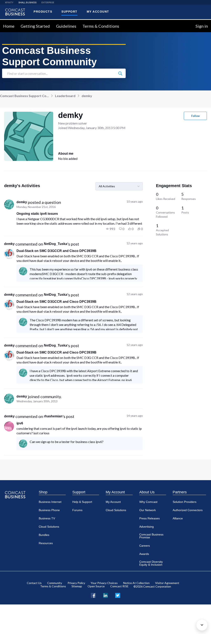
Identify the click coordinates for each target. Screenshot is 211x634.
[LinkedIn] (105, 595)
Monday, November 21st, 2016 (36, 207)
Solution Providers (184, 501)
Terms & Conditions (100, 26)
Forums (77, 510)
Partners (180, 492)
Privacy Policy (76, 583)
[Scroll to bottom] (202, 625)
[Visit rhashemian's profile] (9, 426)
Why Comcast (148, 501)
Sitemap (77, 586)
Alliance (178, 518)
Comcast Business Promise (151, 536)
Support (78, 492)
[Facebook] (93, 595)
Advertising (146, 526)
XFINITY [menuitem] (9, 2)
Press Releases (149, 518)
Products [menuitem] (43, 11)
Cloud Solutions (49, 526)
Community (54, 583)
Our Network (147, 510)
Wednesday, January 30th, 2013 (36, 401)
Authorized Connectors (188, 510)
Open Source (96, 586)
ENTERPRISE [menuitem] (47, 2)
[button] (110, 229)
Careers (144, 545)
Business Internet (50, 501)
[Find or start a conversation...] (120, 73)
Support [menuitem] (69, 11)
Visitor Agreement (167, 583)
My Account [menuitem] (98, 11)
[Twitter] (117, 595)
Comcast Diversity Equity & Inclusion (151, 563)
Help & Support (82, 501)
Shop (43, 492)
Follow (195, 116)
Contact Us (34, 583)
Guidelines (66, 26)
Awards (144, 553)
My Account (115, 492)
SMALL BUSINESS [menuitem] (27, 2)
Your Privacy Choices (104, 583)
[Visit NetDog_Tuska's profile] (9, 254)
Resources (46, 543)
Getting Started (35, 26)
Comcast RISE (119, 586)
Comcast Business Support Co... (24, 96)
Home (8, 26)
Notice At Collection (136, 583)
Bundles (44, 534)
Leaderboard (65, 96)
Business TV (47, 518)
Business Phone (49, 510)
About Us (147, 492)
